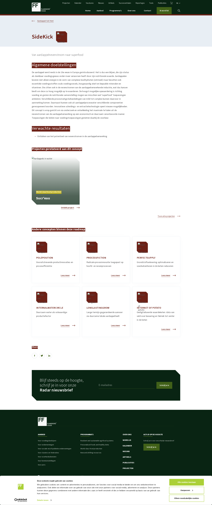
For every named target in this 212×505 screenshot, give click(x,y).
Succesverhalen (125, 3)
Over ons (131, 10)
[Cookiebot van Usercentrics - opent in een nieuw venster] (21, 500)
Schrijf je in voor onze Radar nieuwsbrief (158, 441)
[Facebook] (34, 355)
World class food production (91, 448)
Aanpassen (185, 490)
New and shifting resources (90, 453)
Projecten (66, 3)
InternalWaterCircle (49, 308)
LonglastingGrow (97, 308)
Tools (151, 3)
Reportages (140, 3)
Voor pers (41, 465)
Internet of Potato (149, 308)
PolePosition (44, 258)
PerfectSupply (146, 258)
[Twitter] (42, 355)
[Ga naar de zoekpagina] (179, 10)
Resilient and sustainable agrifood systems (96, 441)
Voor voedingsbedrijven (47, 441)
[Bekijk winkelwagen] (171, 3)
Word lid (127, 440)
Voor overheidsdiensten (47, 457)
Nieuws (101, 3)
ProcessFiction (96, 258)
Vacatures (90, 3)
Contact (147, 10)
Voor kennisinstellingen (47, 461)
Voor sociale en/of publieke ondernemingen (54, 448)
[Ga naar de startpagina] (41, 7)
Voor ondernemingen (46, 445)
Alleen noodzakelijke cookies (186, 498)
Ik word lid (164, 10)
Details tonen (42, 500)
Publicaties (162, 3)
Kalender (77, 3)
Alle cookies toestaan (187, 482)
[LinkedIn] (49, 355)
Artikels (111, 3)
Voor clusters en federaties (48, 453)
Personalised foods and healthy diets (94, 445)
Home (88, 10)
